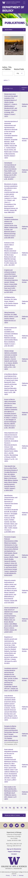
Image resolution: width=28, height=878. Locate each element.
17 (21, 808)
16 (18, 808)
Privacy (8, 875)
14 (10, 808)
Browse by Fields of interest (12, 815)
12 (2, 808)
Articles (24, 106)
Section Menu (8, 29)
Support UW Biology (14, 851)
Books (24, 303)
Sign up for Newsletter (14, 849)
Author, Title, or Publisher (7, 68)
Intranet (14, 854)
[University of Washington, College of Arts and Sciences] (11, 3)
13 (6, 808)
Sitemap (21, 875)
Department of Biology (13, 8)
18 (25, 808)
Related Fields (19, 69)
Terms (14, 875)
